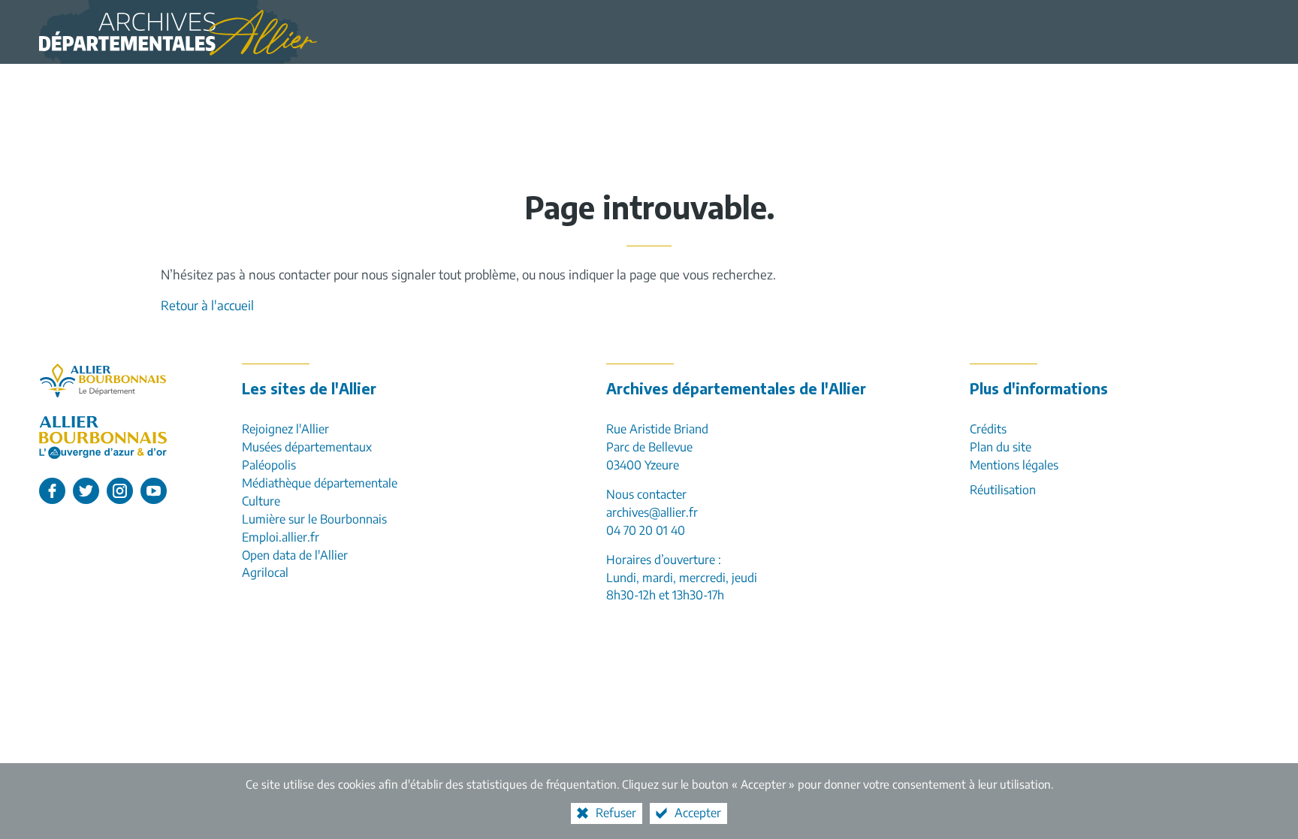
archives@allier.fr (652, 512)
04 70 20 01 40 (645, 530)
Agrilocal (265, 572)
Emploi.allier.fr (280, 537)
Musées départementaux (307, 446)
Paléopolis (269, 464)
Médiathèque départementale (319, 482)
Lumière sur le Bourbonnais (314, 519)
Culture (261, 501)
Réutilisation (1003, 489)
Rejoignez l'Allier (285, 428)
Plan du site (1000, 446)
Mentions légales (1014, 464)
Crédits (988, 428)
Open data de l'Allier (295, 555)
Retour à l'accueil (207, 305)
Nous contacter (646, 494)
